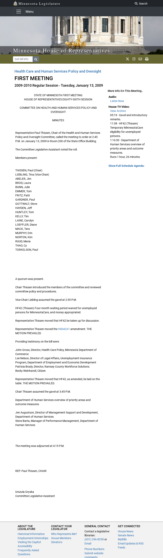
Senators (56, 542)
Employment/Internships (33, 538)
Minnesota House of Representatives (61, 50)
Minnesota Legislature (39, 3)
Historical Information (31, 534)
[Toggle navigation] (18, 12)
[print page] (147, 59)
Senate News (126, 535)
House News (125, 531)
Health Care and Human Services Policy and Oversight (58, 71)
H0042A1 (64, 329)
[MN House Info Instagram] (134, 59)
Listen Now (117, 101)
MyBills (122, 539)
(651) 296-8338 (94, 539)
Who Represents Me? (64, 534)
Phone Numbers (94, 549)
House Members (61, 538)
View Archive (118, 111)
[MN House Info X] (127, 59)
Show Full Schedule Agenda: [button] (127, 165)
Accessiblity (25, 546)
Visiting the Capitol (29, 542)
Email (87, 543)
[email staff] (140, 59)
